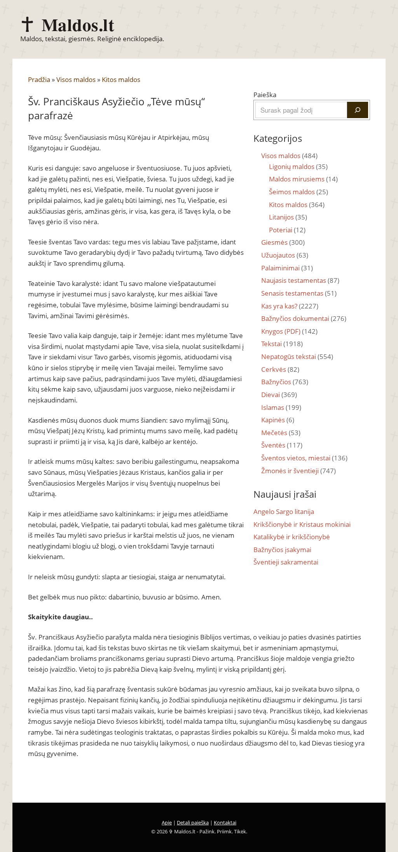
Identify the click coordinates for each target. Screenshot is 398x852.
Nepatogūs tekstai (297, 356)
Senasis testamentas (299, 293)
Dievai (279, 394)
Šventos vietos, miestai (304, 457)
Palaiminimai (287, 267)
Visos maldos (76, 79)
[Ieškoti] (357, 110)
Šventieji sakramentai (285, 562)
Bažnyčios (284, 381)
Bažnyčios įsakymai (282, 549)
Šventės (281, 445)
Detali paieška (193, 822)
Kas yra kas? (289, 305)
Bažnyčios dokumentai (303, 318)
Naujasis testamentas (300, 280)
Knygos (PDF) (289, 331)
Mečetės (280, 432)
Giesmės (283, 242)
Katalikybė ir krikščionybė (291, 536)
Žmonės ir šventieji (298, 470)
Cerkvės (280, 369)
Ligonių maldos (298, 166)
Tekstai (282, 343)
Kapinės (277, 419)
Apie (167, 822)
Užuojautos (284, 255)
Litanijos (288, 217)
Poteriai (287, 229)
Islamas (281, 407)
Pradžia (39, 79)
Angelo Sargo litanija (283, 511)
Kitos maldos (121, 79)
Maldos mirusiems (303, 178)
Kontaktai (225, 822)
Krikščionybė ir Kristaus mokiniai (302, 524)
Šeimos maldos (298, 191)
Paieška (264, 94)
